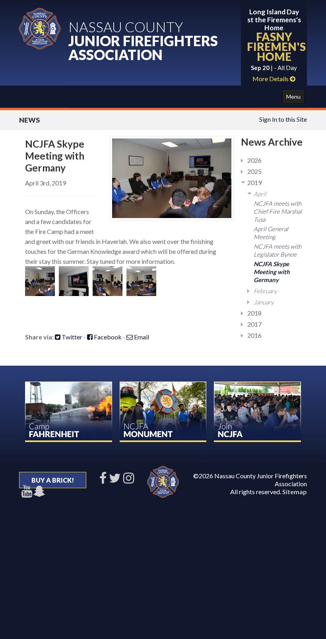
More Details (271, 78)
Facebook (107, 337)
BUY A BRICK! (52, 480)
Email (141, 337)
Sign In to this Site (283, 119)
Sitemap (294, 491)
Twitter (71, 337)
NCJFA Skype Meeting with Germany (272, 271)
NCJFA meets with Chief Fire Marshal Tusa (278, 211)
